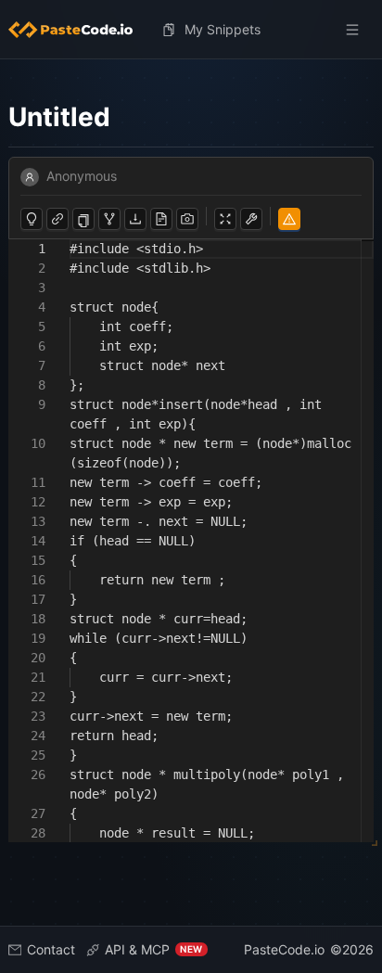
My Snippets (223, 29)
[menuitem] (77, 29)
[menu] (191, 29)
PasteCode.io (284, 949)
